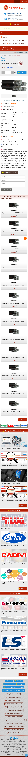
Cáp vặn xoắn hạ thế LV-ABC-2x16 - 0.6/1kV (13, 375)
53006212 (14, 246)
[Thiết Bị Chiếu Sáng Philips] (19, 425)
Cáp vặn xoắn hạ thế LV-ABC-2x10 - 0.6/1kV (13, 249)
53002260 (14, 301)
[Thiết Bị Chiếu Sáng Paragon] (13, 425)
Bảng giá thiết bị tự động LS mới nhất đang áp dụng (13, 650)
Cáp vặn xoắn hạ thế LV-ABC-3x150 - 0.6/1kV (13, 267)
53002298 (14, 319)
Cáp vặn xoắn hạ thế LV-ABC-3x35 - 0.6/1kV (13, 393)
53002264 (14, 391)
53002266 (14, 210)
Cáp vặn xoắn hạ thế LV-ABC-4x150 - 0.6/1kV (13, 321)
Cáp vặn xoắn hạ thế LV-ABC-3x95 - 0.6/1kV (13, 411)
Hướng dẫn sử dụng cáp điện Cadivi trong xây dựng (13, 563)
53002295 (14, 337)
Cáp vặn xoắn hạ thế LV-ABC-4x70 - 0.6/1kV (13, 285)
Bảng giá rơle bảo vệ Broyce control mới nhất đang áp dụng (12, 669)
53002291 (14, 282)
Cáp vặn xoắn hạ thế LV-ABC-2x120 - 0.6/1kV (13, 231)
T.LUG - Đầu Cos (5, 528)
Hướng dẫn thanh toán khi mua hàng (10, 483)
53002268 (14, 355)
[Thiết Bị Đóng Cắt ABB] (6, 425)
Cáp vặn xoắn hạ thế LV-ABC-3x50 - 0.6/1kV (13, 213)
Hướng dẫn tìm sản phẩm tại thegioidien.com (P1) (14, 465)
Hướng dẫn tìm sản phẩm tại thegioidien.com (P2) (14, 500)
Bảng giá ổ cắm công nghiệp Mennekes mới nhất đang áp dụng (13, 612)
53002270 (14, 409)
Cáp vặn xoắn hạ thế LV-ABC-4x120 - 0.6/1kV (13, 339)
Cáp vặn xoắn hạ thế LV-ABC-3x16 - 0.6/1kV (13, 303)
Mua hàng (23, 72)
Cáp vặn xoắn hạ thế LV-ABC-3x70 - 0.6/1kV (13, 357)
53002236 (14, 373)
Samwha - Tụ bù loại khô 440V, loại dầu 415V (12, 545)
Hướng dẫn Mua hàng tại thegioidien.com (11, 448)
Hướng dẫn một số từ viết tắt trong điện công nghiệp (12, 582)
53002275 (14, 264)
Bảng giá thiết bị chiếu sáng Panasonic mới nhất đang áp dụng (13, 631)
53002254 (14, 228)
